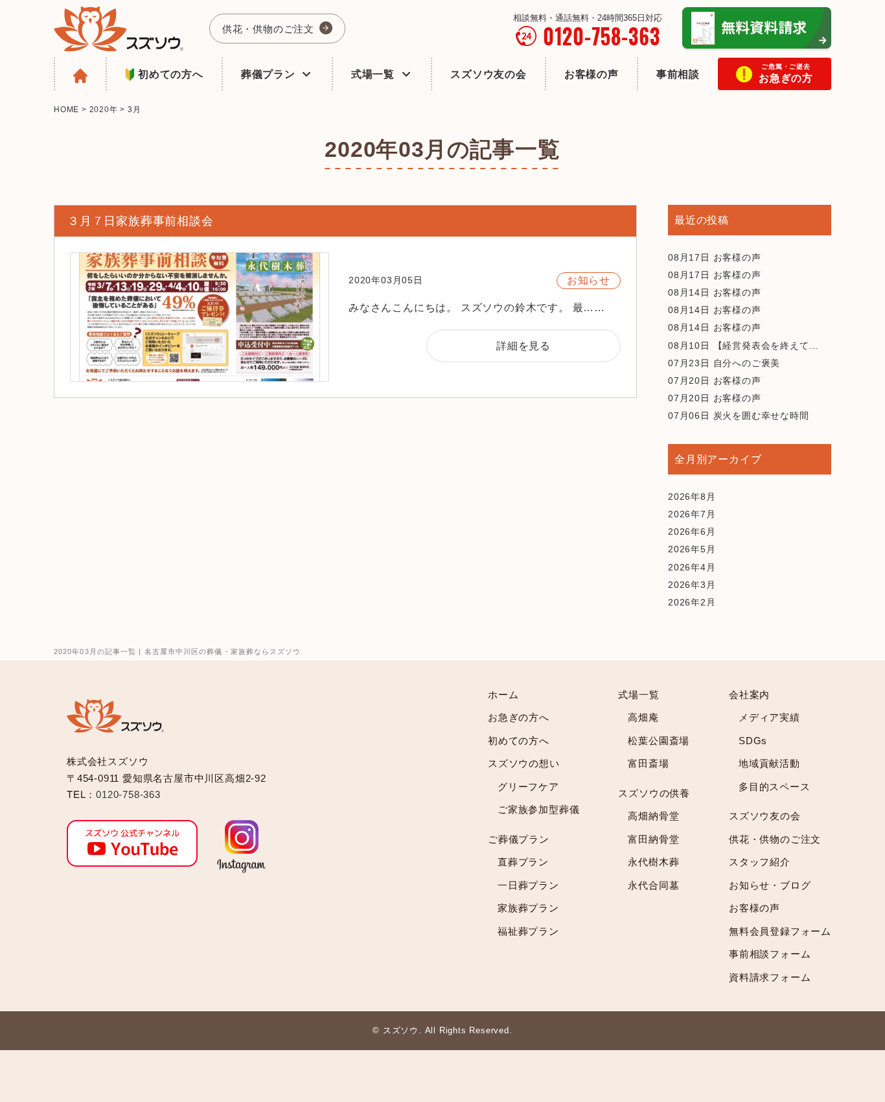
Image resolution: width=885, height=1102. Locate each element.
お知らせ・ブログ (769, 885)
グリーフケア (528, 786)
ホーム (503, 694)
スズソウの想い (524, 763)
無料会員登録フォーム (780, 931)
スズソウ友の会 (488, 74)
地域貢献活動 (769, 763)
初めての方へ (170, 74)
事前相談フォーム (769, 953)
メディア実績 (769, 717)
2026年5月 (692, 549)
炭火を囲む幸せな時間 (738, 415)
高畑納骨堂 (653, 815)
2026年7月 (692, 514)
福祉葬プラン (528, 931)
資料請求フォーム (769, 977)
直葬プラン (523, 861)
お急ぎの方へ (518, 717)
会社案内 (749, 694)
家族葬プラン (528, 907)
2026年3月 (692, 585)
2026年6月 (692, 531)
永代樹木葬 (653, 861)
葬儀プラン (268, 74)
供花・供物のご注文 (268, 28)
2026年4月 (692, 567)
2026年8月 (692, 496)
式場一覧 (373, 74)
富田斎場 (648, 763)
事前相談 (678, 74)
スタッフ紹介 (759, 861)
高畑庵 (643, 717)
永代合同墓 (653, 885)
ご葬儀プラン (518, 839)
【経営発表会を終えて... (743, 345)
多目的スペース (774, 786)
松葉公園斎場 (658, 740)
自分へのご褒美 (724, 363)
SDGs (753, 740)
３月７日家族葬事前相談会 (140, 221)
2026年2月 (692, 602)
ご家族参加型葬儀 (538, 809)
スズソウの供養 (654, 793)
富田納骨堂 (653, 839)
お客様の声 (591, 74)
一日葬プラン (528, 885)
